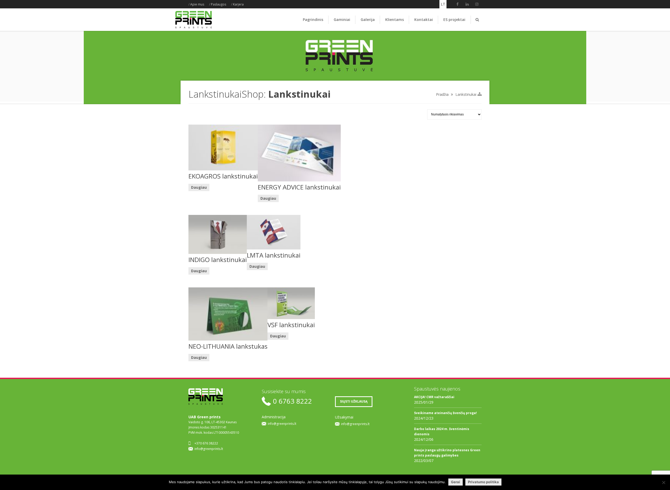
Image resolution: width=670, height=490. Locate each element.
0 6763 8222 (292, 401)
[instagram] (477, 4)
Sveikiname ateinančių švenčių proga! (445, 413)
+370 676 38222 (206, 443)
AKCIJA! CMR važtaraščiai (434, 397)
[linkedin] (467, 4)
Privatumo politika (483, 482)
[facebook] (457, 4)
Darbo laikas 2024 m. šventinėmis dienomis (441, 431)
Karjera (238, 4)
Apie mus (197, 4)
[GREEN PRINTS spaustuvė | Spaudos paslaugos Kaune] (193, 28)
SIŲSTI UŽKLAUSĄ (353, 401)
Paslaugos (218, 4)
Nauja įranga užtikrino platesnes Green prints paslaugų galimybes (447, 453)
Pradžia (442, 94)
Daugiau (199, 187)
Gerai (455, 482)
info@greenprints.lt (208, 448)
